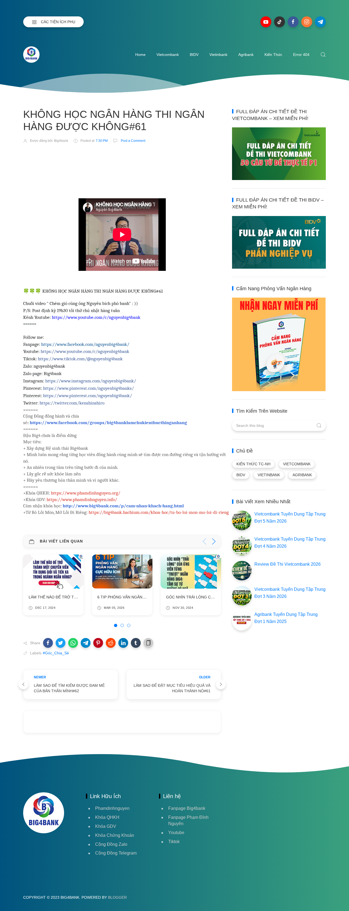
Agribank (246, 54)
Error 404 (301, 54)
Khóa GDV (105, 826)
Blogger (117, 897)
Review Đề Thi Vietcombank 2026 (287, 564)
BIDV (194, 54)
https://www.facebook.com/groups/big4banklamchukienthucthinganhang (108, 422)
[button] (48, 643)
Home (140, 54)
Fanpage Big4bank (186, 808)
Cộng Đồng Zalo (111, 844)
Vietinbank (218, 54)
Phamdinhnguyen (112, 808)
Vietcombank (168, 54)
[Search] (323, 54)
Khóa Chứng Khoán (114, 835)
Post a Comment (132, 141)
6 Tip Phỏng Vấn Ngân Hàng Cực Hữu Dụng (141, 597)
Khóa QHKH (107, 817)
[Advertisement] (122, 163)
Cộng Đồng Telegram (116, 853)
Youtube (176, 832)
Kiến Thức (273, 54)
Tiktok (174, 841)
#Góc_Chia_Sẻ (56, 653)
